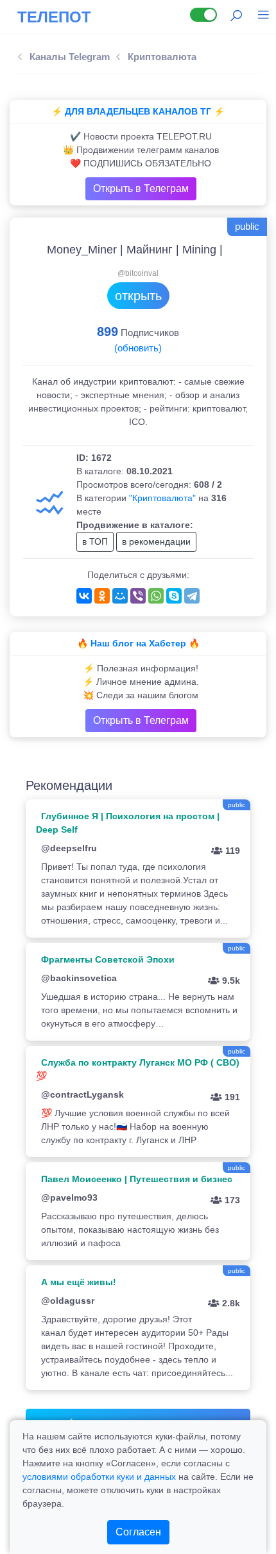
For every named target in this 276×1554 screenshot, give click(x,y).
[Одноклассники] (102, 596)
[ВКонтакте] (84, 596)
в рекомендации (156, 541)
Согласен (138, 1531)
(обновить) (138, 347)
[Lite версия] (203, 15)
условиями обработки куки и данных (99, 1476)
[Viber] (138, 596)
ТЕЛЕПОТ (54, 17)
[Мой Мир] (120, 596)
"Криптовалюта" (162, 498)
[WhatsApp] (156, 596)
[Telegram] (192, 596)
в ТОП (95, 541)
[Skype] (174, 596)
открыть (138, 296)
